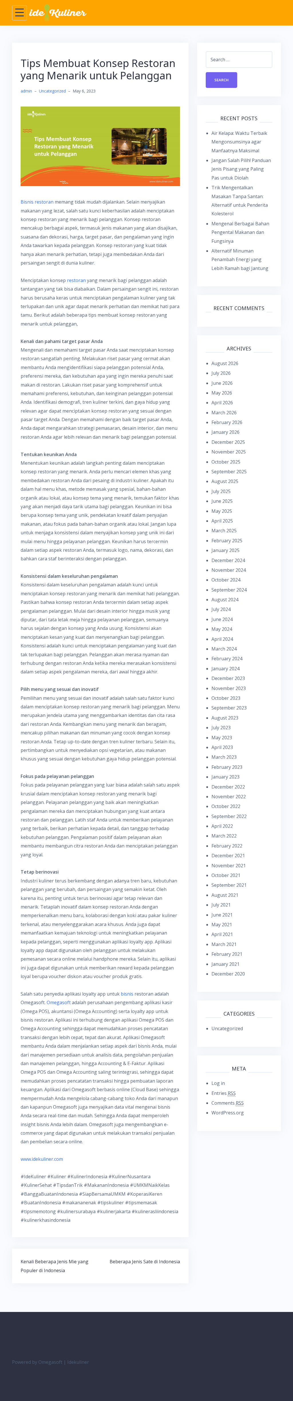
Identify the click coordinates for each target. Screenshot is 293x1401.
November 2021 (228, 865)
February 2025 (226, 540)
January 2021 (225, 964)
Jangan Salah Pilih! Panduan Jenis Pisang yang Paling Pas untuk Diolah (241, 169)
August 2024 (224, 599)
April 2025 (222, 521)
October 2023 (225, 698)
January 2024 (225, 668)
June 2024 (222, 619)
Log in (218, 1083)
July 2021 (221, 905)
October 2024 (225, 580)
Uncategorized (52, 91)
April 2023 (222, 747)
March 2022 (224, 836)
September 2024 (229, 590)
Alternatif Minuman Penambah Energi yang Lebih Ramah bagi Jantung (239, 259)
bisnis (127, 994)
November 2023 (228, 688)
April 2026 (222, 402)
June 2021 (222, 915)
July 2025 (221, 491)
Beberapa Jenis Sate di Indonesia (145, 1261)
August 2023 (224, 718)
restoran (76, 280)
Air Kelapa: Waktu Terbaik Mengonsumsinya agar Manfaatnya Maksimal (239, 142)
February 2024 (226, 658)
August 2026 (224, 363)
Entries (223, 1093)
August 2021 (224, 895)
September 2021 (229, 885)
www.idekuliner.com (42, 1159)
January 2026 (225, 432)
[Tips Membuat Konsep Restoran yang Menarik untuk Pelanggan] (100, 146)
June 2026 (222, 383)
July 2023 (221, 727)
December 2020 (228, 974)
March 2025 (224, 530)
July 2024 (221, 609)
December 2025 (228, 442)
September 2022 (229, 816)
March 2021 (224, 944)
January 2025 (225, 550)
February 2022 (226, 846)
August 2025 (224, 481)
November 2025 (228, 452)
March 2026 (224, 412)
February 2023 (226, 767)
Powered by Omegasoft (37, 1362)
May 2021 (221, 924)
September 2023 (229, 708)
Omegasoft (59, 1002)
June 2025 (222, 501)
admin (26, 91)
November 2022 (228, 796)
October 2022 (225, 806)
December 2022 (228, 787)
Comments (227, 1103)
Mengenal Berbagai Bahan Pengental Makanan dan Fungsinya (240, 232)
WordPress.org (227, 1113)
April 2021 (222, 934)
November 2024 (228, 570)
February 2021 (226, 954)
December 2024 (228, 560)
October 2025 (225, 462)
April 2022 (222, 826)
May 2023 (221, 737)
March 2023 (224, 757)
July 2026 (221, 373)
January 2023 (225, 777)
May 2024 (221, 629)
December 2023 (228, 678)
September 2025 (229, 471)
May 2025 (221, 511)
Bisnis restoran (37, 202)
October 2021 (225, 875)
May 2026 (221, 393)
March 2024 (224, 649)
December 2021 (228, 855)
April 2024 (222, 639)
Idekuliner (78, 1362)
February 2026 (226, 422)
